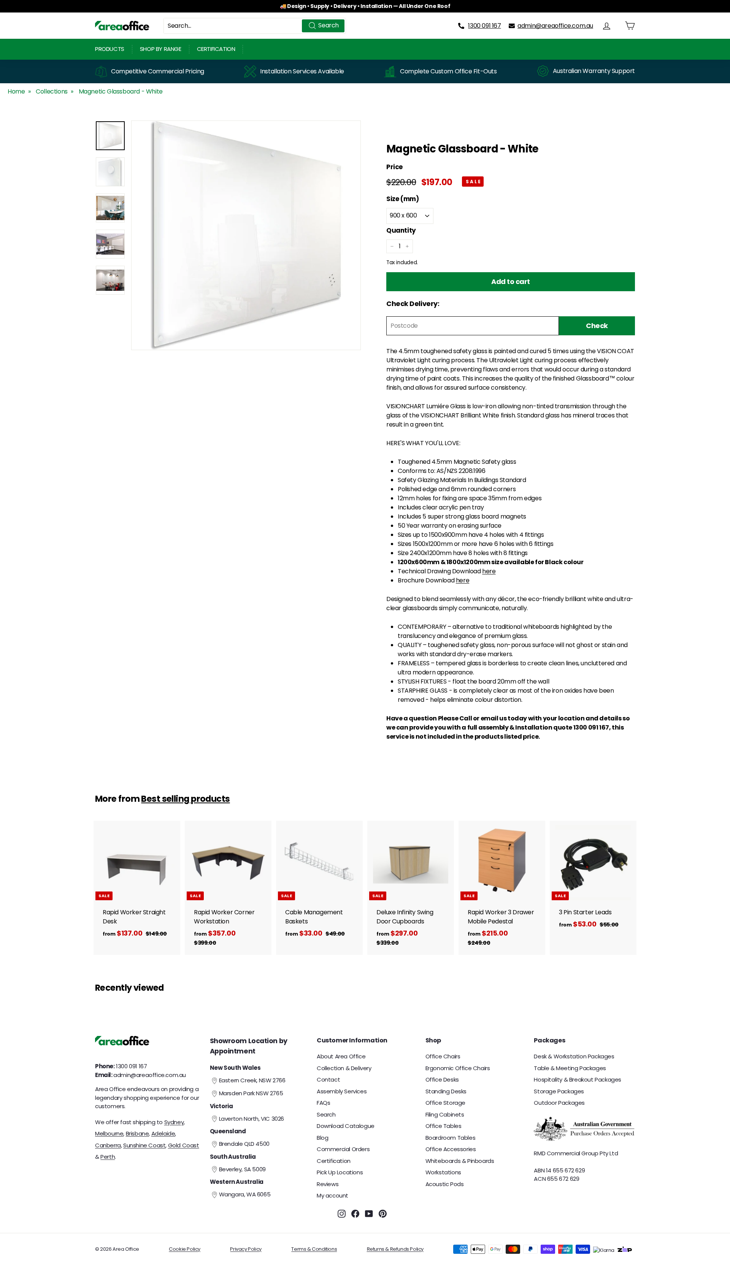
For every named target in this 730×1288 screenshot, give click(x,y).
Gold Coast (183, 1145)
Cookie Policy (184, 1249)
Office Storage (445, 1103)
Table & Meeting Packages (570, 1068)
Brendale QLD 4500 (244, 1144)
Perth (107, 1157)
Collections (52, 91)
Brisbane (137, 1133)
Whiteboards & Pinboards (459, 1161)
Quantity (401, 230)
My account (332, 1195)
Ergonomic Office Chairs (457, 1068)
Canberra (108, 1145)
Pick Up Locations (340, 1172)
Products (109, 49)
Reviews (327, 1184)
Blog (322, 1138)
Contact (328, 1079)
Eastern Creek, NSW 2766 (252, 1080)
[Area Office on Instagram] (342, 1213)
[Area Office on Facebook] (355, 1213)
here (488, 571)
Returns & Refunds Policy (395, 1249)
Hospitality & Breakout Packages (577, 1079)
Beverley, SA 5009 (242, 1169)
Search (326, 1114)
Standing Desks (446, 1091)
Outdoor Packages (559, 1103)
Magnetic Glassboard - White (121, 91)
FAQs (323, 1103)
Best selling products (185, 799)
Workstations (443, 1172)
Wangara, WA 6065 (245, 1194)
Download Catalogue (346, 1126)
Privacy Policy (245, 1249)
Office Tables (443, 1126)
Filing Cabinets (444, 1114)
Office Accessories (450, 1149)
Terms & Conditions (314, 1249)
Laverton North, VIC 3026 (251, 1119)
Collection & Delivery (344, 1068)
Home (16, 91)
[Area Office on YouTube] (369, 1213)
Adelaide (163, 1133)
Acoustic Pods (444, 1184)
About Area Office (341, 1056)
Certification (216, 49)
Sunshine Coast (144, 1145)
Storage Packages (559, 1091)
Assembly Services (342, 1091)
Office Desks (442, 1079)
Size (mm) (402, 198)
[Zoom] (246, 235)
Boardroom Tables (450, 1138)
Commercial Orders (343, 1149)
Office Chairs (442, 1056)
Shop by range (160, 49)
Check (597, 326)
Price (394, 167)
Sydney (174, 1122)
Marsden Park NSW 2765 (251, 1093)
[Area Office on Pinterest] (383, 1213)
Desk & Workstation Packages (574, 1056)
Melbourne (109, 1133)
